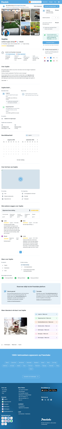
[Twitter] (45, 400)
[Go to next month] (37, 140)
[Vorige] (18, 252)
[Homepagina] (1, 344)
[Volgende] (23, 252)
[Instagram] (48, 400)
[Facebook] (42, 400)
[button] (51, 36)
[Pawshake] (5, 2)
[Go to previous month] (4, 140)
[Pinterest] (51, 400)
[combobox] (32, 135)
